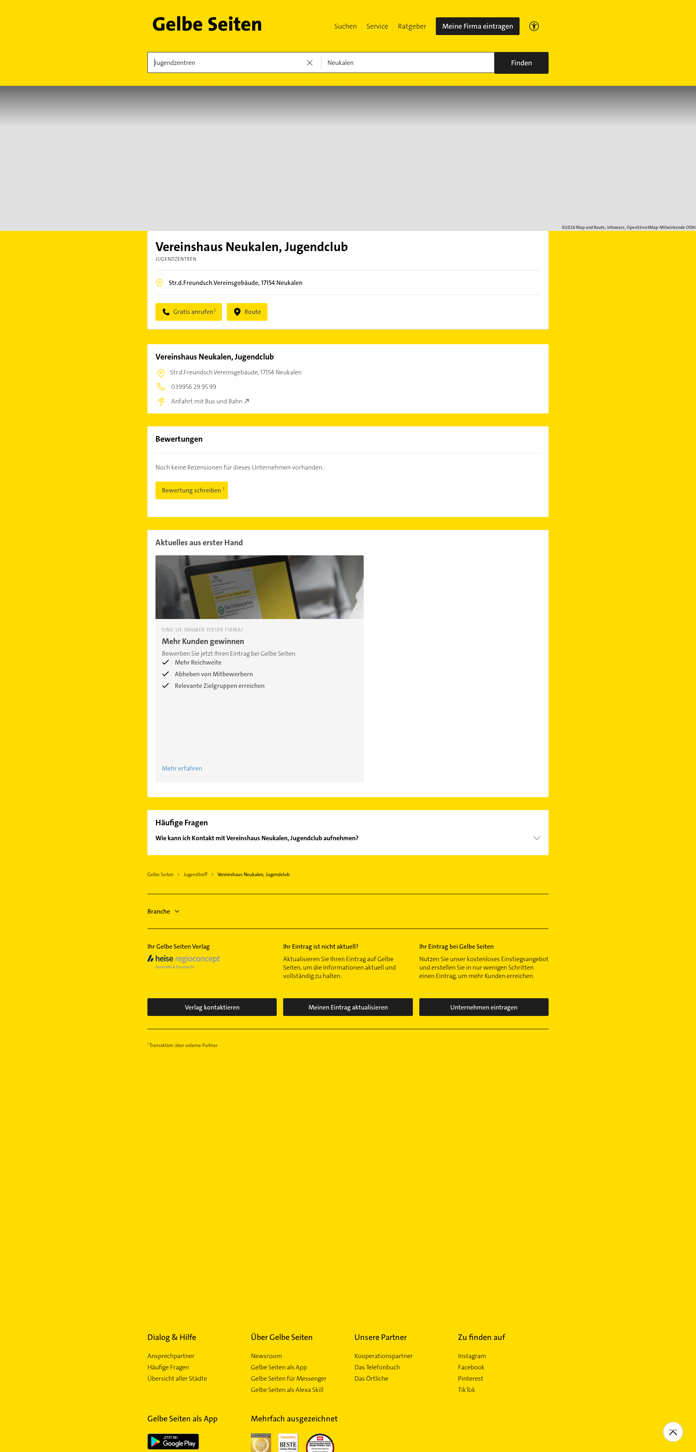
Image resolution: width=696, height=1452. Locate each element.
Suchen (345, 26)
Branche (158, 911)
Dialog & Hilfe (171, 1337)
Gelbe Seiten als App (279, 1367)
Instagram (472, 1356)
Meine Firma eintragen (477, 26)
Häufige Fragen (168, 1367)
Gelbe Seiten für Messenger (289, 1379)
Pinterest (470, 1379)
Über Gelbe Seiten (282, 1337)
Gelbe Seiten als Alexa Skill (287, 1390)
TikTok (466, 1390)
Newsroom (266, 1356)
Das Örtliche (371, 1379)
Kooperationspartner (383, 1356)
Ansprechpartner (171, 1356)
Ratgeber (412, 26)
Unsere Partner (380, 1337)
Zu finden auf (481, 1337)
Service (377, 26)
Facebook (471, 1367)
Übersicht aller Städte (177, 1379)
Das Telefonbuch (377, 1367)
